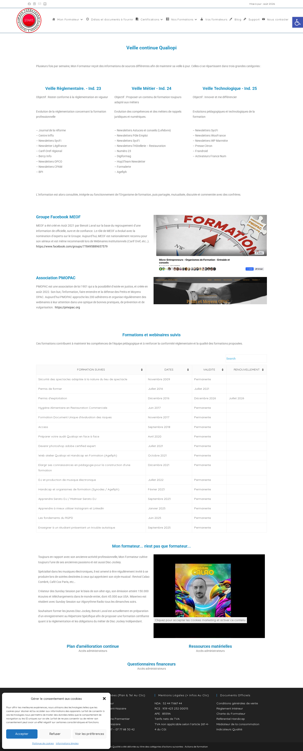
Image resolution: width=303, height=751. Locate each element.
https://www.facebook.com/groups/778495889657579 (72, 246)
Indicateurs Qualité (229, 729)
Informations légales (67, 743)
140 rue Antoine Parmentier (111, 719)
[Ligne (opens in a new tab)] (45, 4)
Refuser (55, 734)
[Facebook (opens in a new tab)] (30, 4)
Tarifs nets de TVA (167, 719)
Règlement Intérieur (229, 708)
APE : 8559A (163, 713)
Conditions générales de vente (237, 703)
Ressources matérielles (210, 646)
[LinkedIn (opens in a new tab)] (34, 4)
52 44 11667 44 (172, 703)
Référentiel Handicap (230, 719)
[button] (297, 22)
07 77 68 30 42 (125, 729)
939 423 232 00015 (175, 708)
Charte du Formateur (230, 713)
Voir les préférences (89, 734)
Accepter (21, 734)
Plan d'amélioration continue (93, 646)
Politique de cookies (43, 743)
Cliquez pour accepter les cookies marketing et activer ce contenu (200, 620)
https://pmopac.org (67, 307)
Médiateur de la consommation (237, 724)
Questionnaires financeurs (151, 664)
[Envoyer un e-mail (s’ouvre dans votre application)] (39, 4)
